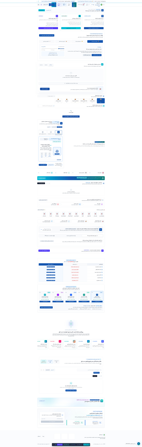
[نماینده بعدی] (44, 370)
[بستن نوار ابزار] (53, 444)
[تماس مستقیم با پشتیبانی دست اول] (138, 443)
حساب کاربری (51, 5)
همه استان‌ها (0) (96, 372)
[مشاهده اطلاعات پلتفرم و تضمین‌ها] (104, 5)
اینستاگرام (39, 436)
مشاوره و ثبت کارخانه (45, 88)
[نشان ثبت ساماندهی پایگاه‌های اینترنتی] (64, 436)
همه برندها (94, 376)
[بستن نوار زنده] (37, 1)
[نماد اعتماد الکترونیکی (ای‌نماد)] (72, 436)
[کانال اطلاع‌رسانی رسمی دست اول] (41, 5)
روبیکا (43, 436)
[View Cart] (38, 5)
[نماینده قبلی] (41, 370)
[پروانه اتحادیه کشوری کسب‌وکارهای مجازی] (57, 436)
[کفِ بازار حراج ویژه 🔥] (84, 4)
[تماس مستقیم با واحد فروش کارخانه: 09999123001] (55, 445)
